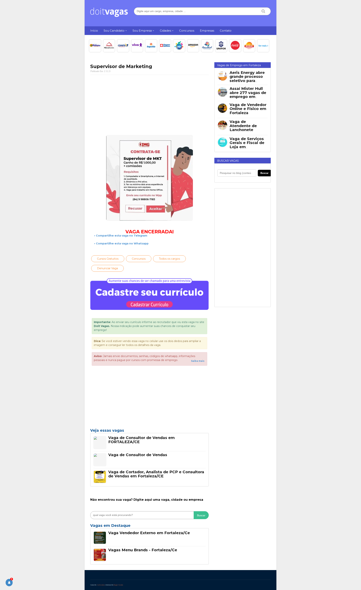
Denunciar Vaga (107, 268)
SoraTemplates (101, 585)
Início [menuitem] (94, 30)
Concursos (139, 258)
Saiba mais (197, 360)
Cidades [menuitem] (165, 30)
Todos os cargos (169, 258)
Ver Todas (149, 526)
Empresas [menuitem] (207, 30)
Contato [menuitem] (225, 30)
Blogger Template (118, 585)
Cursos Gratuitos (107, 258)
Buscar (201, 515)
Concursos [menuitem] (186, 30)
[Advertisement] (149, 105)
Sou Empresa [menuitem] (142, 30)
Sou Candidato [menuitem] (114, 30)
